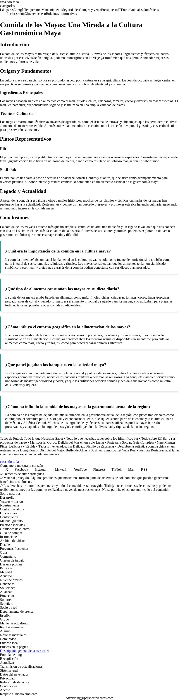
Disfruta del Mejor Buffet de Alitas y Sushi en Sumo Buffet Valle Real (88, 450)
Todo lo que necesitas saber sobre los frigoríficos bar (102, 438)
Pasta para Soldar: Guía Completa (130, 442)
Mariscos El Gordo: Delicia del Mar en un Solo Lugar (67, 442)
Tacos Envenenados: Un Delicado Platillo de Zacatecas (76, 446)
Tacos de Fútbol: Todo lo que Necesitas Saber (31, 438)
